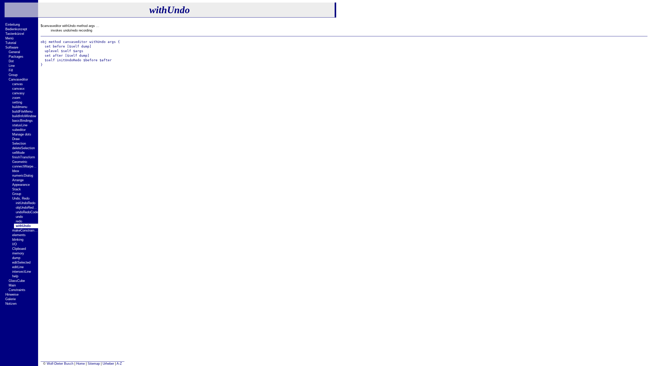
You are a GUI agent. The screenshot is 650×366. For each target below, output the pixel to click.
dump (16, 258)
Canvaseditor (18, 79)
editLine (18, 267)
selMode (18, 153)
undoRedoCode (27, 212)
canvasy (18, 93)
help (15, 276)
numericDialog (22, 175)
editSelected (21, 262)
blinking (17, 239)
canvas (17, 84)
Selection (19, 143)
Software (11, 47)
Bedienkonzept (16, 29)
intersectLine (21, 271)
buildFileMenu (22, 111)
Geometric (19, 162)
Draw (16, 139)
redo (19, 221)
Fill (11, 70)
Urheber (108, 363)
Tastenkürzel (14, 34)
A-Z (119, 363)
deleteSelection (23, 148)
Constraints (17, 290)
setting (17, 102)
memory (18, 253)
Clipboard (19, 249)
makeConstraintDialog (25, 230)
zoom (16, 98)
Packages (16, 56)
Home (80, 363)
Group (13, 75)
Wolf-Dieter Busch (60, 363)
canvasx (18, 88)
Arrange (18, 180)
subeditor (19, 130)
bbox (15, 171)
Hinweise (12, 294)
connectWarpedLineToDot (25, 166)
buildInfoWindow (24, 116)
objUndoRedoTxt (27, 207)
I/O (14, 244)
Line (12, 66)
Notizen (11, 304)
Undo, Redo (20, 198)
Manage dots (21, 134)
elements (19, 235)
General (14, 52)
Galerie (10, 299)
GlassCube (17, 281)
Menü (9, 38)
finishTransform (23, 157)
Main (12, 285)
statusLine (19, 125)
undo (19, 217)
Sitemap (94, 363)
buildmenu (19, 107)
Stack (16, 189)
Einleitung (12, 24)
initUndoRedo (25, 203)
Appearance (21, 185)
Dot (11, 61)
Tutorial (10, 43)
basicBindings (22, 121)
